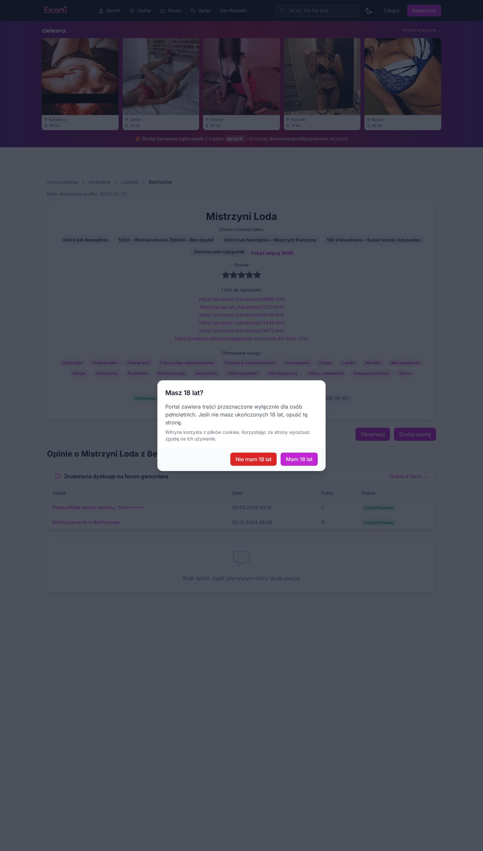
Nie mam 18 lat (253, 459)
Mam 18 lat (299, 459)
